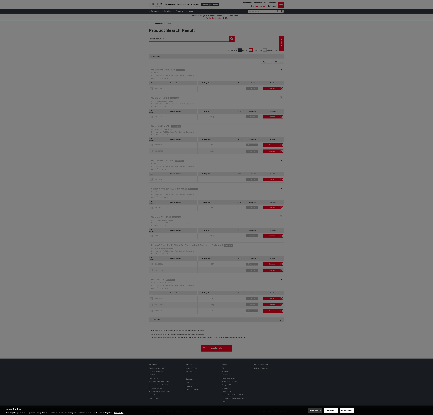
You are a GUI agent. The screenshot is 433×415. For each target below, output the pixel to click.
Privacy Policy (119, 413)
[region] (216, 410)
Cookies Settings (315, 410)
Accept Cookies (346, 410)
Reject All (330, 410)
